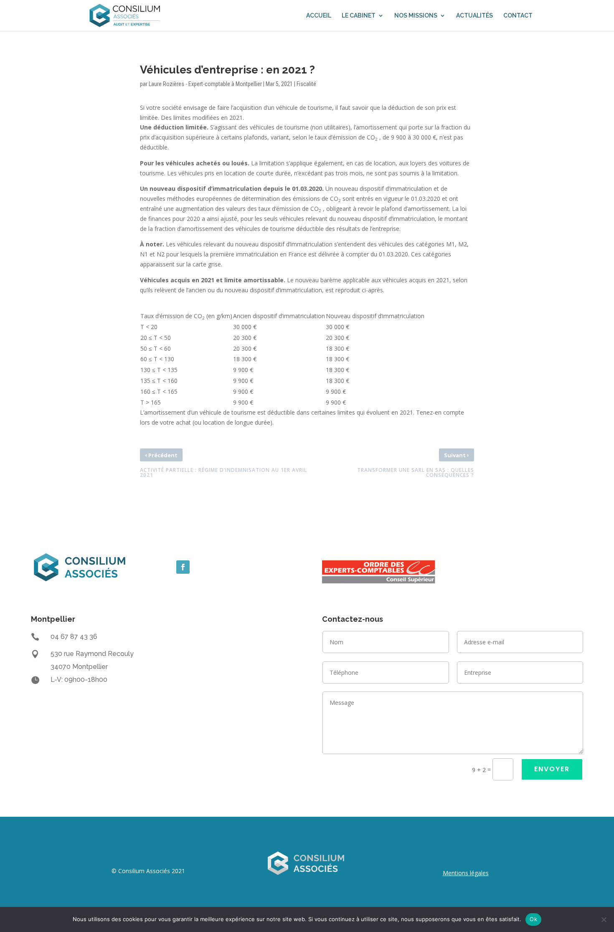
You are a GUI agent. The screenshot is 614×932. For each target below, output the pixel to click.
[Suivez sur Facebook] (183, 567)
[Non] (603, 919)
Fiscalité (306, 84)
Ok (533, 919)
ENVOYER (552, 769)
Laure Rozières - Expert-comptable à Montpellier (205, 84)
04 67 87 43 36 (74, 637)
